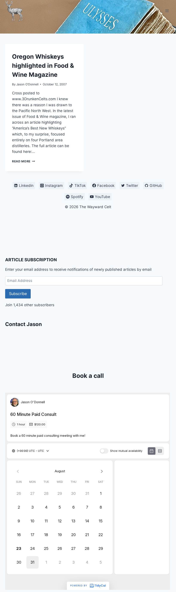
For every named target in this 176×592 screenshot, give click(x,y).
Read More (23, 161)
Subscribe (18, 293)
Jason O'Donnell (27, 84)
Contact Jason (23, 324)
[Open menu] (167, 10)
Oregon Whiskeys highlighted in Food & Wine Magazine (43, 65)
